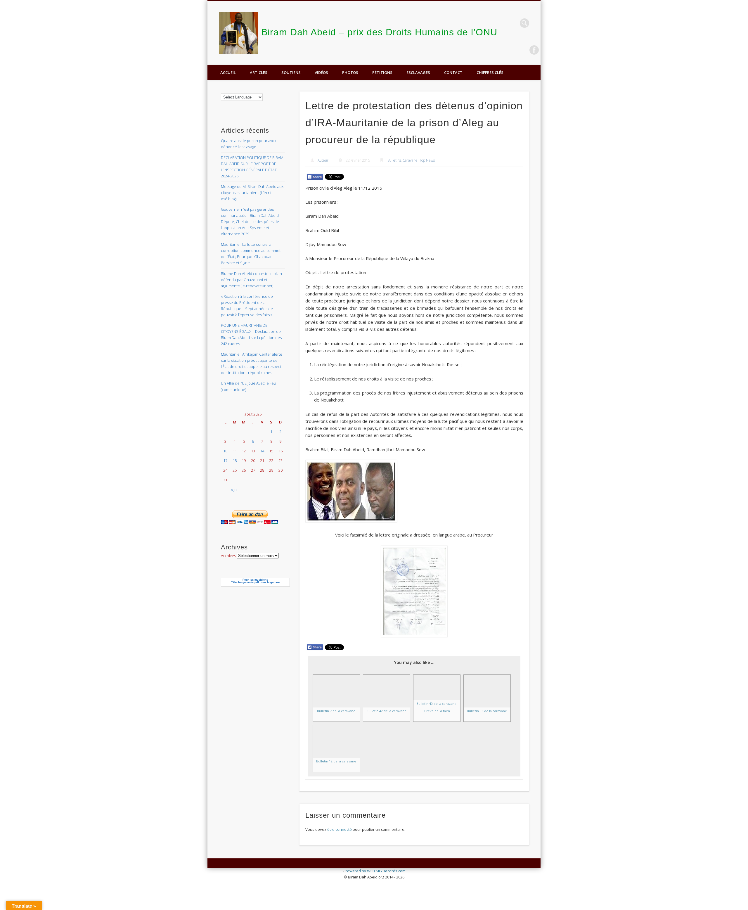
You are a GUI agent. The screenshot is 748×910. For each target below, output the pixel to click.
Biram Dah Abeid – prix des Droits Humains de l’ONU (379, 32)
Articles (258, 72)
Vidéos (321, 72)
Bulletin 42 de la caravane (386, 711)
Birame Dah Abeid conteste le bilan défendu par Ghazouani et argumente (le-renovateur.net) (251, 279)
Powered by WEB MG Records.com (375, 870)
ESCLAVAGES (418, 72)
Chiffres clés (490, 72)
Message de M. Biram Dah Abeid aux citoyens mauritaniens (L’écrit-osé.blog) (252, 192)
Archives (228, 555)
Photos (350, 72)
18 (235, 460)
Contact (453, 72)
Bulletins (394, 160)
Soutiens (291, 72)
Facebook (534, 50)
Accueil (228, 72)
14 (262, 451)
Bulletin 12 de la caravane (336, 761)
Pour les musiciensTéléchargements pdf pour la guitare (255, 581)
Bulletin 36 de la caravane (487, 711)
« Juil (234, 489)
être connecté (339, 829)
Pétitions (382, 72)
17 (225, 460)
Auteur (323, 160)
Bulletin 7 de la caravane (336, 711)
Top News (427, 160)
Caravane (410, 160)
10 (225, 451)
